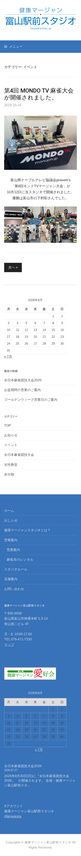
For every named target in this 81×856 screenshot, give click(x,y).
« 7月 (8, 356)
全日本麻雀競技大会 (19, 454)
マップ (9, 644)
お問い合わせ (14, 589)
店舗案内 (10, 579)
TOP (7, 425)
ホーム (9, 510)
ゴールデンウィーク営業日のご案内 (30, 399)
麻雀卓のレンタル (20, 559)
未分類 (9, 474)
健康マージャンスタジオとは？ (27, 530)
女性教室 (10, 464)
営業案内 (10, 540)
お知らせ (10, 435)
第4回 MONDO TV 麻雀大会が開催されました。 (38, 94)
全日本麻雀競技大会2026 (23, 380)
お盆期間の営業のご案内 (22, 390)
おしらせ (10, 520)
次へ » (13, 267)
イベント (10, 445)
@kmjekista (12, 816)
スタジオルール (15, 569)
